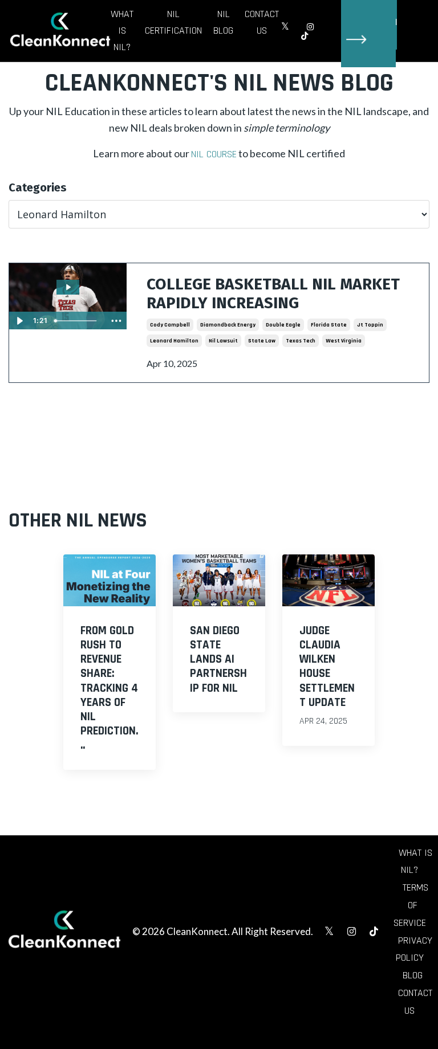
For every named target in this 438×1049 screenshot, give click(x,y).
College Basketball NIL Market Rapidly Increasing (273, 294)
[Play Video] (19, 321)
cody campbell (170, 324)
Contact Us (262, 22)
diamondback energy (228, 324)
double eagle (283, 324)
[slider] (77, 321)
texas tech (300, 340)
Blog (413, 975)
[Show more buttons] (116, 321)
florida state (329, 324)
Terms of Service (411, 905)
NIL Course (214, 154)
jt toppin (370, 324)
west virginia (344, 340)
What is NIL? (122, 30)
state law (261, 340)
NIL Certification (173, 22)
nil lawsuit (223, 340)
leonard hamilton (174, 340)
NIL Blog (223, 22)
